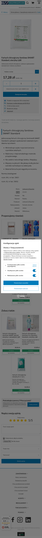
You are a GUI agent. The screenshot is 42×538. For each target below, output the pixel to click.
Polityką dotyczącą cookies (12, 252)
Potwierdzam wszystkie (21, 283)
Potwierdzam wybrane (21, 288)
